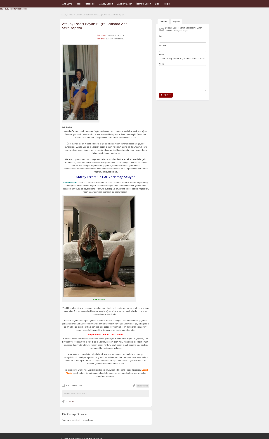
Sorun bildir (70, 401)
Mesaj (161, 64)
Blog (157, 3)
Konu (161, 55)
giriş (80, 420)
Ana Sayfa (67, 3)
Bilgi (78, 3)
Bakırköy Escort (124, 3)
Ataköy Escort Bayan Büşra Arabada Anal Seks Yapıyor (95, 25)
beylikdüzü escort (7, 9)
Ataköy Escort (106, 3)
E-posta (162, 45)
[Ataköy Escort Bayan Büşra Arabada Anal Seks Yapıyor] (80, 82)
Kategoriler (90, 3)
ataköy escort (142, 386)
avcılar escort (20, 9)
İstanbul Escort (143, 3)
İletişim (166, 3)
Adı (160, 36)
